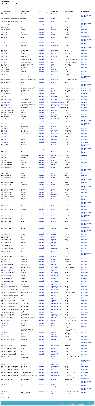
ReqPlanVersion (54, 26)
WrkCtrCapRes (6, 318)
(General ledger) (84, 102)
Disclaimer (62, 404)
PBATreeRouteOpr (54, 349)
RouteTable (53, 67)
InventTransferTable (55, 85)
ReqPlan (52, 91)
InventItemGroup (54, 121)
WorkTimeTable (54, 280)
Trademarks (74, 404)
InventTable (53, 21)
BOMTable (53, 32)
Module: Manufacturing (5, 5)
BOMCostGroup (54, 99)
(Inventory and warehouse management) (86, 16)
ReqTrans (53, 27)
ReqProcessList (54, 94)
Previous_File (13, 7)
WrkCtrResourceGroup (55, 240)
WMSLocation (53, 389)
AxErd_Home (7, 7)
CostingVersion (54, 110)
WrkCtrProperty (54, 139)
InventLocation (54, 379)
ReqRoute (53, 329)
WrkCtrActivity (53, 300)
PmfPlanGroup (54, 51)
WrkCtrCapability (54, 287)
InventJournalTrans (54, 79)
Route (5, 96)
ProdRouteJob (53, 245)
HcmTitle (53, 295)
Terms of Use (68, 404)
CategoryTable (54, 101)
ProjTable (53, 325)
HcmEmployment (54, 272)
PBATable (53, 173)
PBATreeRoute (53, 348)
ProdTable (53, 87)
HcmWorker (53, 108)
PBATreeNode (53, 175)
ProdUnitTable (53, 234)
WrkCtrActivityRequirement (56, 286)
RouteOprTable (54, 96)
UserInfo (53, 93)
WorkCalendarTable (54, 266)
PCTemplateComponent (55, 353)
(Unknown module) (84, 93)
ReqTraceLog (6, 24)
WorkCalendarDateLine (8, 267)
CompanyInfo (53, 278)
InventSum (53, 37)
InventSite (53, 15)
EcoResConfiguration (55, 118)
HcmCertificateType (55, 289)
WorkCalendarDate (7, 266)
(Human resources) (84, 108)
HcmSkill (52, 312)
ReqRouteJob (53, 332)
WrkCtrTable (53, 141)
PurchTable (53, 90)
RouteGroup (53, 116)
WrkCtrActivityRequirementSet (56, 298)
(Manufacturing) (41, 13)
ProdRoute (53, 318)
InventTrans (53, 224)
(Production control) (85, 110)
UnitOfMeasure (54, 164)
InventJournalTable (54, 76)
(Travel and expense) (85, 101)
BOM (52, 30)
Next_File (18, 7)
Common (53, 244)
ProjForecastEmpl (54, 361)
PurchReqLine (53, 54)
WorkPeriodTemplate (8, 278)
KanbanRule (53, 172)
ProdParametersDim (55, 345)
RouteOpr (5, 118)
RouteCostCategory (7, 99)
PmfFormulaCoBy (54, 50)
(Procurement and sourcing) (86, 54)
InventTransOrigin (54, 45)
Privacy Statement (81, 404)
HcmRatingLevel (54, 311)
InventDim (53, 18)
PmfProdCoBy (53, 53)
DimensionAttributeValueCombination (58, 102)
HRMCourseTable (54, 292)
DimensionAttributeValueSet (56, 155)
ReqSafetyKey (53, 13)
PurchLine (53, 88)
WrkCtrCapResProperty (55, 334)
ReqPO (52, 59)
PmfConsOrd (53, 189)
